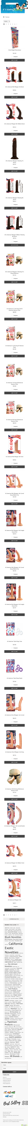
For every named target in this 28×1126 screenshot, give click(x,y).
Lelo (9, 998)
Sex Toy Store (16, 1120)
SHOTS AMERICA (15, 1037)
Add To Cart (14, 60)
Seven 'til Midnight (17, 1035)
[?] (17, 924)
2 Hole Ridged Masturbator (14, 50)
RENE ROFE (19, 1029)
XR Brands (15, 1056)
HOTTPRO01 (7, 990)
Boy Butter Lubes (18, 940)
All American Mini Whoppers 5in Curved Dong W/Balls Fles (14, 568)
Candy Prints (11, 955)
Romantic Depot (12, 1030)
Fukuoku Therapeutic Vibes (14, 981)
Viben (12, 1051)
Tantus (17, 1046)
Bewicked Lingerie (18, 934)
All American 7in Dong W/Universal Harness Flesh (14, 383)
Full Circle (7, 982)
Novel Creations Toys (16, 1010)
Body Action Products (18, 939)
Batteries (10, 934)
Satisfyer (12, 1032)
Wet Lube (11, 1052)
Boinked (6, 940)
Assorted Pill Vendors (12, 932)
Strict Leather (16, 1045)
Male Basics (13, 1003)
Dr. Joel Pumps (13, 968)
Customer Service (6, 1081)
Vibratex (15, 1051)
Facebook (12, 1089)
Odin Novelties (13, 1013)
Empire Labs (16, 974)
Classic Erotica (12, 958)
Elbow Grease (16, 971)
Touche (11, 1049)
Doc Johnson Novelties (11, 965)
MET (10, 1006)
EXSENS (18, 977)
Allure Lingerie (12, 929)
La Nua (17, 996)
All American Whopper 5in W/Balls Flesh (14, 863)
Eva (22, 975)
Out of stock (14, 245)
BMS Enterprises (9, 939)
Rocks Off (7, 1031)
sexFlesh (6, 1037)
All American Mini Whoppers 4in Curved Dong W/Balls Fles (14, 494)
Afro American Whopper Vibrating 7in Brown (14, 161)
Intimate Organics (8, 993)
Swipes (8, 1046)
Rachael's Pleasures (15, 1028)
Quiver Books (7, 1028)
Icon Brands (13, 990)
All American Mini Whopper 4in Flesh (14, 456)
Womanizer (7, 1054)
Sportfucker (12, 1044)
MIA (12, 1006)
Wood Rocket (13, 1054)
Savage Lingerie (17, 1032)
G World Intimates (13, 983)
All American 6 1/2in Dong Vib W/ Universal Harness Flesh (14, 309)
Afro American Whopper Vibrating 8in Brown (14, 198)
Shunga (9, 1039)
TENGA (6, 1048)
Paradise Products (13, 1016)
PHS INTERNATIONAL (14, 1019)
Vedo (9, 1051)
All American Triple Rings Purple (14, 678)
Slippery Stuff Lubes (13, 1040)
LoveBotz (16, 1000)
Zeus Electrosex (8, 1058)
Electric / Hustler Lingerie (11, 972)
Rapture (9, 1029)
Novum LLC (7, 1012)
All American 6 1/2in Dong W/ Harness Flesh (14, 346)
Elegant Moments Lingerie (13, 973)
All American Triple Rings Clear (14, 641)
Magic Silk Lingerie (16, 1002)
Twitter (4, 1089)
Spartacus (12, 1042)
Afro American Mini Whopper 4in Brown (14, 87)
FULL (21, 981)
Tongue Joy (7, 1049)
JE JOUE (14, 993)
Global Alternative (8, 984)
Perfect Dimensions (19, 1018)
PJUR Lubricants (16, 1025)
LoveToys (10, 1002)
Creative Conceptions (17, 960)
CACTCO (6, 944)
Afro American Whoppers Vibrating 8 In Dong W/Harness (14, 272)
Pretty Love (11, 1026)
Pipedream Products (11, 1023)
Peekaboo (12, 1018)
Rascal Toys (14, 1029)
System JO (13, 1047)
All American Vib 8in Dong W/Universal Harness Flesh (14, 789)
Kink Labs (13, 996)
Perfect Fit (7, 1019)
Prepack (6, 1026)
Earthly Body (11, 969)
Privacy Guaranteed (7, 1078)
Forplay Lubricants (19, 978)
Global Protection (8, 985)
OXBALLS (14, 1015)
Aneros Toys (10, 930)
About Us (5, 1077)
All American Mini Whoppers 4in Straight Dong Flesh (14, 531)
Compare (16, 56)
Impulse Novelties (8, 992)
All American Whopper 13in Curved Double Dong (14, 826)
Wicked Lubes (17, 1052)
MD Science (16, 1005)
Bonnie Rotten (11, 940)
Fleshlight (13, 978)
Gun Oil (11, 987)
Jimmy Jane (18, 993)
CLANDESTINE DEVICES (13, 956)
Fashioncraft (7, 978)
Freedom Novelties (15, 980)
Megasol (6, 1006)
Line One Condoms (14, 998)
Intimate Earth (16, 992)
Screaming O (16, 1034)
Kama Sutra (7, 995)
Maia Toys (7, 1003)
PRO (14, 1026)
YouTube (6, 1089)
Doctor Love (15, 966)
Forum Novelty (8, 980)
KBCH (12, 995)
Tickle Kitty (17, 1048)
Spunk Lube (17, 1044)
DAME (15, 962)
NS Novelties (14, 1012)
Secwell (6, 1035)
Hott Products (12, 989)
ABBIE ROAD (7, 927)
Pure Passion (18, 1026)
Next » (16, 24)
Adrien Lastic (12, 927)
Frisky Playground (6, 1083)
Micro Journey (16, 1006)
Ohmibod (19, 1013)
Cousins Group (8, 960)
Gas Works (20, 982)
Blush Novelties (13, 937)
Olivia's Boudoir (8, 1015)
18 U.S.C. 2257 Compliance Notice (12, 1121)
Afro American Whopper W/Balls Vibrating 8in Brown (15, 235)
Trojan (20, 1049)
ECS (15, 969)
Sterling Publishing (9, 1045)
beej (13, 934)
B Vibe (10, 933)
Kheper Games (17, 995)
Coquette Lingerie (18, 959)
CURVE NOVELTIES (9, 962)
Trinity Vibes (15, 1049)
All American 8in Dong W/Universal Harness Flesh (14, 420)
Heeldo (15, 987)
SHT (5, 1039)
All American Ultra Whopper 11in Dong (14, 752)
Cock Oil (12, 959)
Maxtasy (11, 1005)
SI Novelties (14, 1039)
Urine (6, 1051)
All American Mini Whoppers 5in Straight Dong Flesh (14, 605)
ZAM (21, 1056)
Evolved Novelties (11, 977)
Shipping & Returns (7, 1080)
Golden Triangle (16, 985)
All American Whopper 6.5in (14, 900)
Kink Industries (8, 996)
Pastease (7, 1018)
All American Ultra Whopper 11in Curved (14, 715)
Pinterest (9, 1089)
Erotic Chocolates (17, 975)
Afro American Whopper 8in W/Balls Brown (14, 124)
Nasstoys (14, 1009)
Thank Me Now (12, 1048)
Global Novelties (16, 984)
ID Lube (19, 990)
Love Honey (11, 1000)
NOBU (19, 1008)
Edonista (11, 971)
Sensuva (11, 1035)
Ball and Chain (15, 933)
